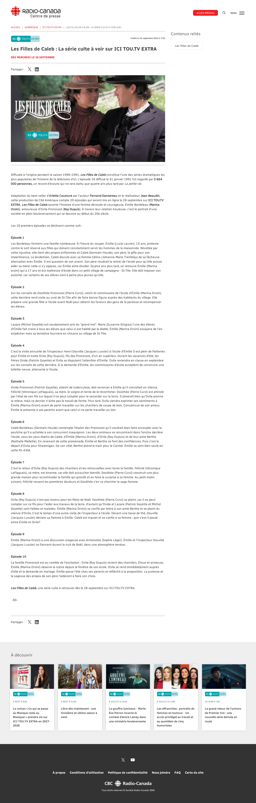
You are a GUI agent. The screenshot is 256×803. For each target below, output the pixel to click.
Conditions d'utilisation (87, 772)
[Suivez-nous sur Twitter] (123, 760)
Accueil (15, 27)
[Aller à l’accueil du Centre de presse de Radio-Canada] (36, 12)
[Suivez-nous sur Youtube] (133, 760)
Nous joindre (161, 772)
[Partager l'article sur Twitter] (29, 69)
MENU (234, 13)
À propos (59, 772)
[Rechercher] (224, 13)
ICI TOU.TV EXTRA (52, 27)
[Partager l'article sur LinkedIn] (37, 69)
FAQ (177, 772)
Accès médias (205, 12)
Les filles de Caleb (187, 45)
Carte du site (194, 772)
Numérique (31, 27)
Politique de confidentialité (127, 772)
